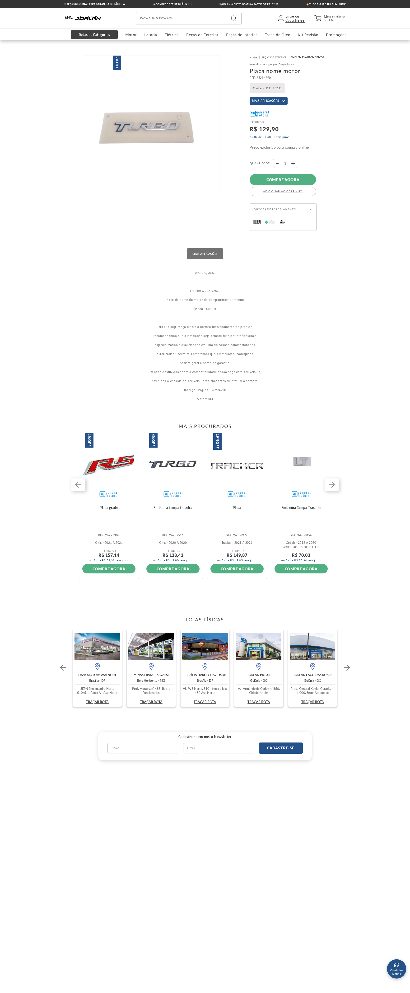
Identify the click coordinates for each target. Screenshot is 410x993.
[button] (78, 484)
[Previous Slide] (63, 667)
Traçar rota (97, 702)
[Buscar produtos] (233, 18)
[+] (293, 163)
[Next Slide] (346, 667)
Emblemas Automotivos (307, 57)
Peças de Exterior (274, 57)
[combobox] (189, 18)
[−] (277, 163)
